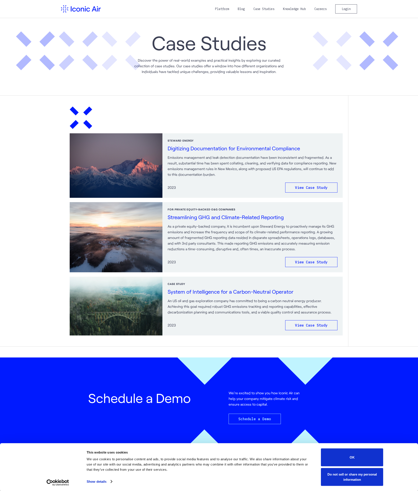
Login (346, 9)
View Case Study (311, 187)
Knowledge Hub (294, 9)
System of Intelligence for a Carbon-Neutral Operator (230, 291)
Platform (222, 9)
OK (352, 457)
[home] (81, 9)
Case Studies (263, 9)
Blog (241, 9)
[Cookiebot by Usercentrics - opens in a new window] (58, 482)
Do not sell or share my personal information (352, 476)
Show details (96, 481)
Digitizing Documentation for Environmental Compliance (234, 148)
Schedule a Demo (254, 419)
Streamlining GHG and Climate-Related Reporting (226, 217)
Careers (320, 9)
